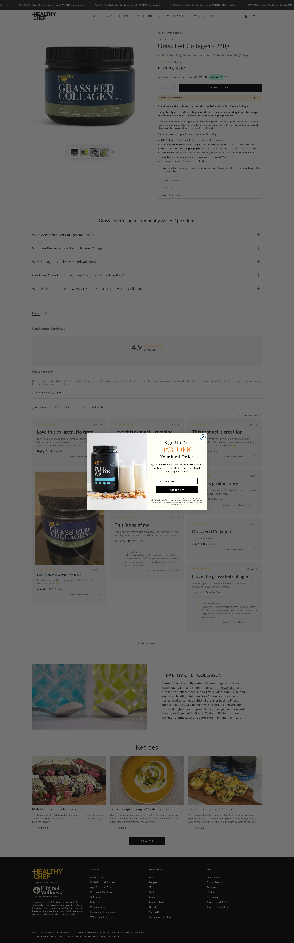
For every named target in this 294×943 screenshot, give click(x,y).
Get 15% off (177, 489)
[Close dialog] (202, 437)
